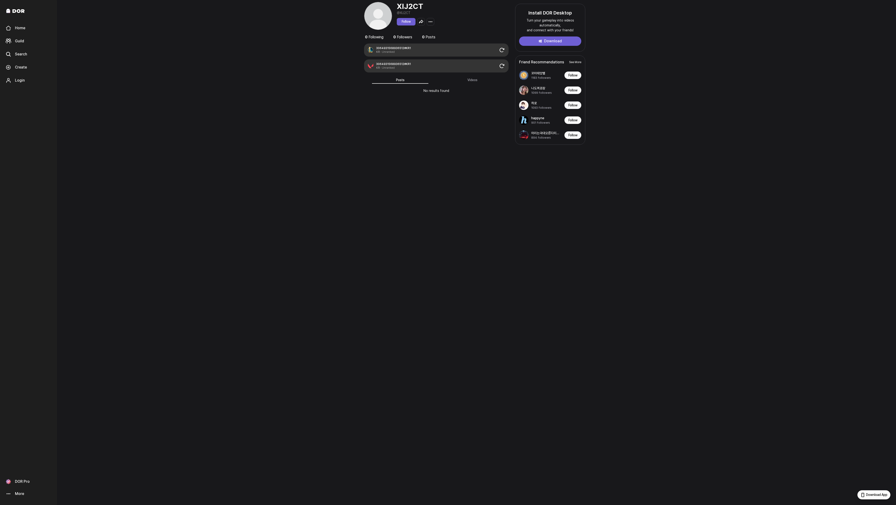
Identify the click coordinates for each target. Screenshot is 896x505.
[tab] (400, 80)
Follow (406, 21)
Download (553, 41)
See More (575, 62)
